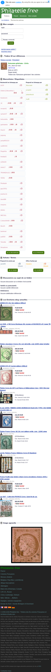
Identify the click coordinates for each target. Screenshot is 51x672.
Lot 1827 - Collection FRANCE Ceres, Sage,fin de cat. (18, 497)
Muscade (29, 85)
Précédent (15, 60)
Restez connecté (8, 40)
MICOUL (3, 215)
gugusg (3, 135)
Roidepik (4, 183)
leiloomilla (4, 119)
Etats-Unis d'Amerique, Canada (11, 589)
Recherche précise (17, 20)
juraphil (28, 90)
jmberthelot (30, 94)
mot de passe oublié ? (8, 49)
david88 (3, 199)
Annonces (23, 16)
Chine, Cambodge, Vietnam (10, 595)
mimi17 (3, 167)
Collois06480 (5, 221)
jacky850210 (5, 141)
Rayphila (4, 151)
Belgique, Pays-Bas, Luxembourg (12, 580)
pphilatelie (4, 125)
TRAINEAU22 (5, 173)
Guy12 (3, 130)
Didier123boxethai (7, 91)
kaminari (3, 231)
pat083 (3, 237)
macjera (3, 205)
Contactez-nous (6, 671)
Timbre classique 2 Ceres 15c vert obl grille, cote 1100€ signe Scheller (24, 344)
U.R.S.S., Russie (6, 592)
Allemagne (4, 586)
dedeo (3, 210)
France (3, 571)
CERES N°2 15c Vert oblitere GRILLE (13, 303)
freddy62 (4, 157)
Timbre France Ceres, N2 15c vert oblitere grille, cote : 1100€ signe (23, 431)
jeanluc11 (4, 194)
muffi (27, 99)
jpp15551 (4, 189)
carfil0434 (4, 146)
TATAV (3, 178)
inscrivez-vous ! (6, 51)
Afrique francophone (7, 583)
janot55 (3, 264)
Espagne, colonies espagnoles (11, 601)
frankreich (4, 98)
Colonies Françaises (7, 574)
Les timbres (5, 20)
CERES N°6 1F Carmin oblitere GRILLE (13, 366)
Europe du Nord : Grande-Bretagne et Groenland (17, 604)
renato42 (4, 108)
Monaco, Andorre (6, 577)
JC (1, 103)
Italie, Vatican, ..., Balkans (9, 598)
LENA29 (3, 162)
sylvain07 (4, 114)
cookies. (19, 2)
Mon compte (32, 16)
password (4, 34)
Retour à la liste (6, 60)
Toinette (3, 242)
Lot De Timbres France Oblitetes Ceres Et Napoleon (18, 453)
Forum (16, 16)
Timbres (6, 16)
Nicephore (4, 247)
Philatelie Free (25, 10)
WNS (39, 666)
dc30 (2, 85)
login (3, 27)
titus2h (3, 226)
